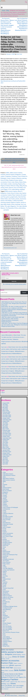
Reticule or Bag (15, 185)
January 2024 (6, 450)
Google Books (6, 544)
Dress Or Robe (5, 180)
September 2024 (6, 438)
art (3, 483)
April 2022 (5, 464)
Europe (16, 180)
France (9, 182)
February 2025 (6, 430)
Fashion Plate (11, 195)
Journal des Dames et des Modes (12, 674)
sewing (2, 187)
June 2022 (5, 462)
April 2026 (5, 409)
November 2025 (6, 416)
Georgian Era (6, 541)
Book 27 (20, 191)
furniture (4, 539)
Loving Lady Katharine (8, 570)
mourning (14, 184)
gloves (8, 197)
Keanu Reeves (6, 562)
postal (4, 589)
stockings (17, 204)
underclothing (15, 189)
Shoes (13, 204)
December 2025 (6, 415)
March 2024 (5, 447)
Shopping (5, 615)
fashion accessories (7, 533)
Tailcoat (2, 687)
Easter (4, 521)
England (11, 180)
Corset (8, 178)
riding (20, 185)
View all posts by (10, 247)
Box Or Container (7, 490)
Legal (3, 565)
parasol (8, 202)
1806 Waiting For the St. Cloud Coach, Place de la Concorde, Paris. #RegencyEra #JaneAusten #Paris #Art (14, 303)
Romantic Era (6, 602)
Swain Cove (5, 630)
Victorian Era (5, 640)
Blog (7, 10)
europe (7, 658)
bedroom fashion (10, 174)
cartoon (3, 176)
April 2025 (5, 427)
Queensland (5, 591)
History (16, 182)
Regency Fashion (5, 185)
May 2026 (5, 407)
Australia (3, 174)
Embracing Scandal (7, 524)
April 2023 (5, 459)
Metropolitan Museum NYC (11, 675)
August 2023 (5, 456)
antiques (2, 654)
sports (4, 620)
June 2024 (5, 442)
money (4, 574)
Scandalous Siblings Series (9, 606)
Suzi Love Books (18, 187)
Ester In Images (6, 527)
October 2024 (6, 436)
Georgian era (20, 663)
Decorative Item (6, 518)
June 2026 (5, 406)
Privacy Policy (22, 695)
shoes (6, 187)
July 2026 (5, 404)
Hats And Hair (21, 197)
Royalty (4, 603)
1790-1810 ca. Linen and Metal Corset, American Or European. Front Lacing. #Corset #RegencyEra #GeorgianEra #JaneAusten (14, 314)
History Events (6, 551)
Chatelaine (8, 176)
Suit (3, 621)
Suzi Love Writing (7, 629)
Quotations (5, 592)
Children (4, 504)
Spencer (11, 187)
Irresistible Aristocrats (8, 559)
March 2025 (5, 429)
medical (4, 571)
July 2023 (5, 457)
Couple (4, 512)
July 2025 (5, 422)
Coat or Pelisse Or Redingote (10, 507)
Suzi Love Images (7, 627)
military (4, 573)
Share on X (21, 154)
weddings (22, 189)
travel (3, 633)
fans (21, 193)
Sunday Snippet (6, 623)
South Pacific (5, 617)
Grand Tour (5, 545)
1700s (4, 472)
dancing (24, 178)
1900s (4, 481)
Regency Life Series (7, 597)
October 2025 (6, 418)
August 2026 (5, 403)
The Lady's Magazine (10, 206)
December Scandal (7, 516)
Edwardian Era (6, 522)
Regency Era (21, 184)
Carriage (4, 496)
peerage (4, 583)
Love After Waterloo (7, 568)
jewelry (17, 198)
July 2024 (5, 441)
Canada (24, 174)
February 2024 (6, 448)
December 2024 (6, 433)
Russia (25, 185)
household (5, 556)
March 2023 (5, 461)
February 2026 (6, 412)
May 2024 (5, 444)
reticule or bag (13, 681)
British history (17, 654)
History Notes (22, 182)
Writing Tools (5, 646)
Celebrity (4, 499)
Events (4, 530)
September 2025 (6, 419)
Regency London (5, 681)
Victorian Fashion (7, 641)
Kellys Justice (6, 563)
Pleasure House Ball (7, 588)
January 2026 (6, 413)
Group (4, 547)
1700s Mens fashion (7, 474)
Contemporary (6, 509)
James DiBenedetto (6, 335)
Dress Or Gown (15, 193)
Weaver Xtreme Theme (12, 695)
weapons (4, 643)
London (10, 184)
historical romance (17, 667)
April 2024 (5, 445)
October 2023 (6, 453)
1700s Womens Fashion (8, 475)
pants (3, 580)
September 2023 (6, 454)
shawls (9, 204)
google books (14, 197)
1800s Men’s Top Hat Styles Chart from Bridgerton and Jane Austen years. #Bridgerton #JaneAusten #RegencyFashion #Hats (14, 325)
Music (4, 577)
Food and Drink (6, 535)
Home (3, 10)
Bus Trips (4, 493)
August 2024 (5, 439)
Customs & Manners (16, 178)
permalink (6, 210)
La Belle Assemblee (17, 200)
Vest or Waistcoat (7, 638)
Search (2, 290)
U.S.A (9, 189)
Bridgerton (18, 174)
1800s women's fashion (16, 172)
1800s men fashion (7, 650)
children (4, 502)
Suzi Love (4, 347)
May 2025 (5, 426)
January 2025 (6, 432)
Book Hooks (5, 489)
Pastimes (4, 582)
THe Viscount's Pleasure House (10, 632)
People (4, 585)
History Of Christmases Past (9, 554)
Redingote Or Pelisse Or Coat (9, 677)
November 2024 (6, 435)
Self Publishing (6, 609)
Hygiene (4, 557)
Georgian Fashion (7, 542)
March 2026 (5, 410)
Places (4, 586)
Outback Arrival (6, 579)
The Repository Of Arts (12, 208)
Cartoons (23, 654)
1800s (7, 172)
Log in (3, 392)
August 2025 (5, 421)
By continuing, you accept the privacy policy (14, 284)
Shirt (3, 612)
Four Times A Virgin (7, 536)
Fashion (4, 531)
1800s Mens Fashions (8, 478)
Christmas (14, 176)
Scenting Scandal (7, 608)
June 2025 (5, 424)
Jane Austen (4, 184)
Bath (3, 486)
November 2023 (6, 451)
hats (13, 182)
